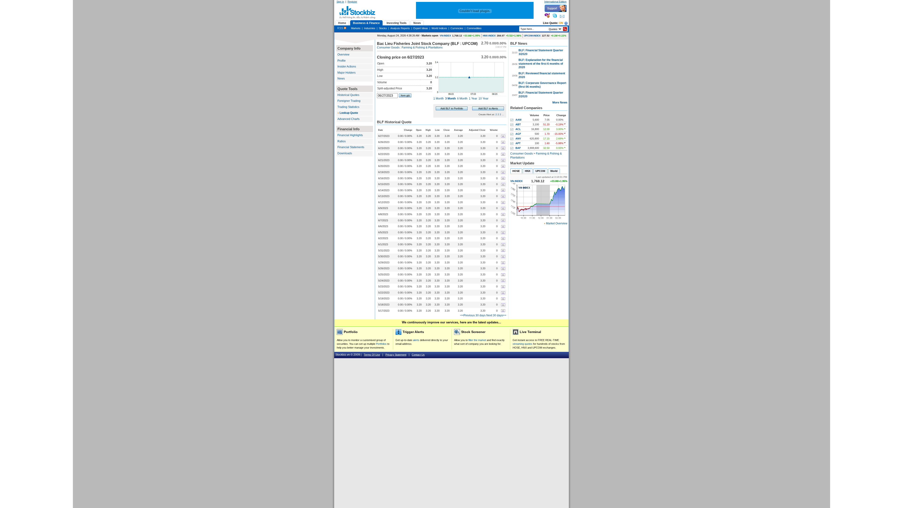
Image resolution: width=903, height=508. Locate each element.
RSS (340, 28)
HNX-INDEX (489, 35)
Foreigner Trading (348, 101)
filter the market (477, 340)
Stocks (383, 28)
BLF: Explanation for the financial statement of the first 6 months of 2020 (541, 63)
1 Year (473, 98)
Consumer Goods (388, 47)
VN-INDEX (445, 35)
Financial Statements (350, 147)
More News (559, 102)
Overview (343, 54)
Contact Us (418, 354)
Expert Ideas (420, 28)
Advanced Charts (348, 119)
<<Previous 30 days (473, 315)
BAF (518, 148)
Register (352, 1)
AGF (518, 133)
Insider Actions (346, 66)
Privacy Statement (395, 354)
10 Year (483, 98)
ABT (518, 124)
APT (518, 143)
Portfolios (381, 343)
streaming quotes (522, 343)
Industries (369, 28)
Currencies (457, 28)
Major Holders (346, 72)
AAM (518, 119)
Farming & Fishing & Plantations (422, 47)
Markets (355, 28)
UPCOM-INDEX (532, 35)
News (341, 78)
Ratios (341, 141)
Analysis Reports (400, 28)
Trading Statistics (348, 107)
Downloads (344, 153)
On (561, 23)
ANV (518, 138)
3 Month (450, 98)
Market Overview (556, 223)
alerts (416, 340)
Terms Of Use (372, 354)
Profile (341, 60)
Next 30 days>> (496, 315)
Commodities (474, 28)
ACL (518, 129)
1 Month (438, 98)
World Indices (439, 28)
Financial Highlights (350, 135)
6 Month (462, 98)
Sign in (340, 1)
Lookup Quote (349, 113)
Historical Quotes (348, 95)
